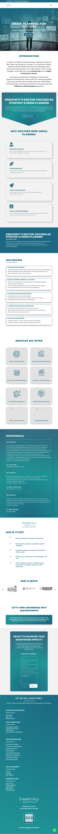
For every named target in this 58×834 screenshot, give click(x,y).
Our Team (8, 773)
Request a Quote (10, 718)
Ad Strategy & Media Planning (41, 361)
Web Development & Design (41, 401)
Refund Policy (9, 788)
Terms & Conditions (11, 785)
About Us (8, 771)
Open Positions (10, 775)
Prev (2, 589)
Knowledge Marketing (11, 748)
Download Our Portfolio (12, 727)
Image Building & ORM (41, 420)
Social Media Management (17, 401)
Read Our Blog (9, 730)
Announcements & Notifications (14, 732)
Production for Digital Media (41, 380)
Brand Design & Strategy (12, 744)
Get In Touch (9, 715)
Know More (28, 34)
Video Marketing (10, 750)
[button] (54, 830)
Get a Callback (29, 115)
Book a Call (9, 716)
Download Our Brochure (12, 728)
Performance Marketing (16, 420)
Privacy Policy (9, 783)
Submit (33, 686)
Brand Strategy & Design (16, 361)
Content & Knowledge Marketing (17, 380)
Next (55, 589)
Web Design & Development (13, 755)
